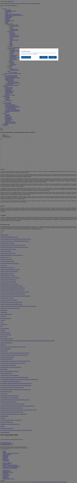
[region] (38, 54)
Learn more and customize (26, 57)
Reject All (43, 57)
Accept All (52, 57)
